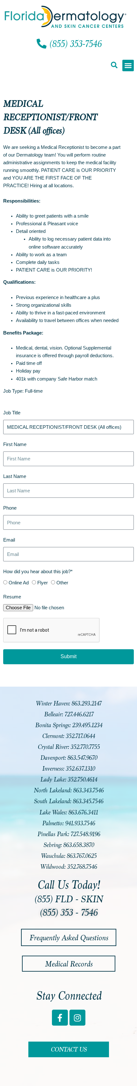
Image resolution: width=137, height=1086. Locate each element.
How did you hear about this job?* (38, 571)
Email (9, 540)
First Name (14, 444)
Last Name (14, 476)
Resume (12, 596)
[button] (114, 65)
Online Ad (19, 582)
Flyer (42, 582)
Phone (10, 508)
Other (62, 582)
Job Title (11, 412)
